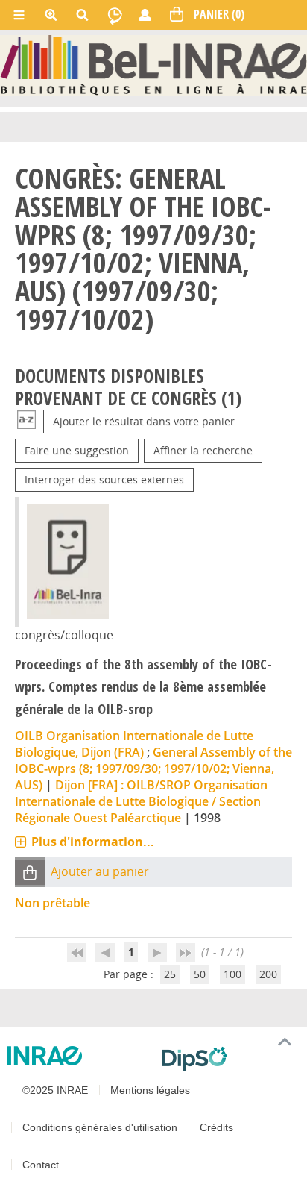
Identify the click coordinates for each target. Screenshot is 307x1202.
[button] (30, 873)
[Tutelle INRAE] (78, 1055)
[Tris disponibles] (26, 421)
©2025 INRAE (55, 1090)
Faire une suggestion (77, 450)
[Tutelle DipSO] (228, 1058)
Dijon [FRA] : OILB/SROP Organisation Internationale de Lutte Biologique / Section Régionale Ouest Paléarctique (141, 801)
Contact (40, 1165)
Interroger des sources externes (104, 479)
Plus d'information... (92, 841)
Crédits (216, 1127)
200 (268, 974)
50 (200, 974)
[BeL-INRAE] (153, 64)
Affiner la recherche (203, 450)
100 (232, 974)
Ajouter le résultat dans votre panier (144, 421)
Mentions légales (150, 1090)
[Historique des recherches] (115, 15)
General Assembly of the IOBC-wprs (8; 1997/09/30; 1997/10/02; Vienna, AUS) (153, 768)
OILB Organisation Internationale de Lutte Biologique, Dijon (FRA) (134, 743)
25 (170, 974)
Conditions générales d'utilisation (99, 1127)
